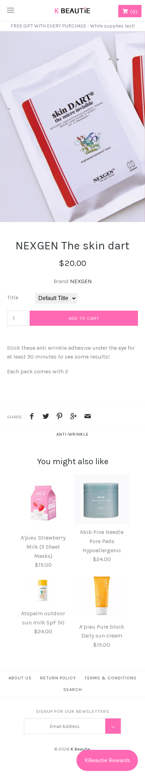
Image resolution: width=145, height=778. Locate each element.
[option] (72, 128)
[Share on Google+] (75, 417)
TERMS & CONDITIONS (110, 677)
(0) (133, 11)
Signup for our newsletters (72, 711)
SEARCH (72, 689)
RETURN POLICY (58, 677)
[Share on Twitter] (47, 417)
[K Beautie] (72, 11)
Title (12, 297)
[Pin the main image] (61, 417)
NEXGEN (81, 281)
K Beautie (80, 749)
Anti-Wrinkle (72, 434)
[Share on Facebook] (33, 417)
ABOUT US (20, 677)
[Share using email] (87, 417)
